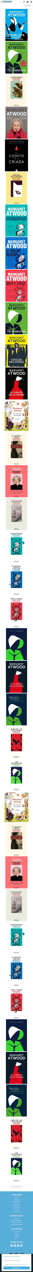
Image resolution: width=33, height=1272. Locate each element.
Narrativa (16, 1197)
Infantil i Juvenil (16, 1205)
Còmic (16, 1203)
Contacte (16, 1235)
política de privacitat (23, 1264)
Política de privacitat (16, 1224)
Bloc (16, 1233)
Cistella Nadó (16, 1211)
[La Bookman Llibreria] (6, 2)
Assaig (16, 1199)
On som (16, 1237)
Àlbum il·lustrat (16, 1201)
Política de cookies (16, 1222)
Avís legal (16, 1218)
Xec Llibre (16, 1209)
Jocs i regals (16, 1207)
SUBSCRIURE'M (16, 1268)
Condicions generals (16, 1220)
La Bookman (16, 1231)
